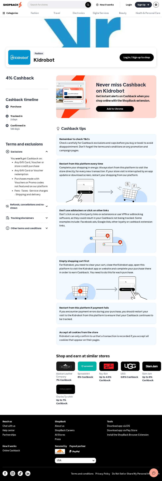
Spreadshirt (84, 362)
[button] (27, 151)
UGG (123, 362)
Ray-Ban (104, 362)
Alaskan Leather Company (65, 364)
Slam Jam (147, 362)
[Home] (12, 4)
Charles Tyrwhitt (65, 385)
